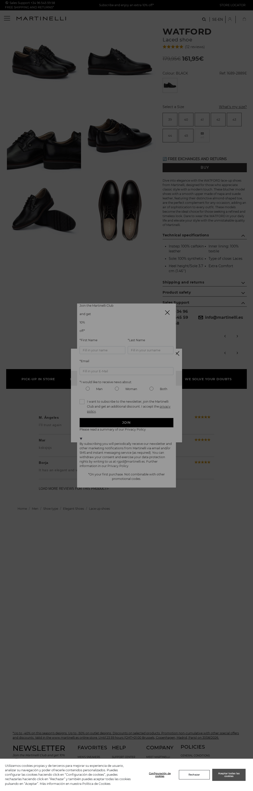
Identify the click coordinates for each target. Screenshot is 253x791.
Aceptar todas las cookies (229, 775)
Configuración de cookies (160, 775)
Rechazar (194, 774)
